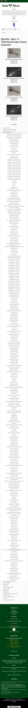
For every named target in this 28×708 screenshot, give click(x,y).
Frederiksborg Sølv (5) (14, 309)
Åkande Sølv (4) (14, 579)
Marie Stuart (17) (14, 426)
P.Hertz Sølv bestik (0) (14, 468)
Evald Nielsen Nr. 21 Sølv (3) (14, 281)
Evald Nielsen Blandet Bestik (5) (14, 256)
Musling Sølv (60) (14, 443)
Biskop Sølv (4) (14, 195)
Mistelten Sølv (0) (14, 439)
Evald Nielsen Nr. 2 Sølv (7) (14, 260)
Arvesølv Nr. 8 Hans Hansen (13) (14, 170)
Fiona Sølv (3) (14, 298)
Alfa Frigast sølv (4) (14, 140)
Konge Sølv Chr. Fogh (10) (14, 385)
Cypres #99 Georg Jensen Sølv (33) (14, 220)
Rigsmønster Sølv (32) (14, 500)
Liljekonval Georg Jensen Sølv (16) (14, 410)
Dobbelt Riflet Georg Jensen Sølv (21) (14, 243)
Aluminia (3, 10)
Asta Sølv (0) (14, 182)
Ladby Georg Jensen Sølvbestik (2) (14, 406)
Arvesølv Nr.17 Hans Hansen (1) (14, 178)
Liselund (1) (14, 414)
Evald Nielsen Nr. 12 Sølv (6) (14, 273)
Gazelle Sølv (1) (14, 321)
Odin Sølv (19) (14, 459)
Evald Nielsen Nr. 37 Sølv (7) (14, 292)
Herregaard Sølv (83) (14, 349)
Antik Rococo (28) (14, 156)
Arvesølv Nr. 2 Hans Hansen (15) (14, 160)
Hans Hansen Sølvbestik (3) (14, 345)
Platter (19, 13)
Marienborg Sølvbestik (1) (14, 428)
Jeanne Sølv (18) (14, 360)
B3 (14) (14, 185)
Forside (14, 8)
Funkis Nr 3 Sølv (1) (14, 318)
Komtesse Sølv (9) (14, 384)
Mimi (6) (14, 434)
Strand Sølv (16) (14, 537)
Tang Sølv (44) (14, 546)
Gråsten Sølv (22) (14, 335)
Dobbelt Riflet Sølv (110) (14, 245)
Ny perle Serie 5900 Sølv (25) (14, 457)
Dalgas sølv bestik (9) (14, 223)
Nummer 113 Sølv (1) (14, 453)
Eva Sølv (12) (14, 254)
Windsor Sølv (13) (14, 571)
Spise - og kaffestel (15, 14)
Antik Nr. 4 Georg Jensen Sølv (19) (14, 154)
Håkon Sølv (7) (14, 357)
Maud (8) (14, 429)
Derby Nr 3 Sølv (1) (14, 234)
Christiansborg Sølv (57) (14, 217)
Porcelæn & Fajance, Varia (9, 593)
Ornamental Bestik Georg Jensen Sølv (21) (14, 465)
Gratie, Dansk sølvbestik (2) (14, 334)
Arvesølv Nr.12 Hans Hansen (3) (14, 174)
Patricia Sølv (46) (14, 476)
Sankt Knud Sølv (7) (14, 523)
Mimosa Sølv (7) (14, 435)
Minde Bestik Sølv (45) (14, 437)
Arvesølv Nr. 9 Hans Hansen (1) (14, 171)
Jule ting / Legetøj (6, 13)
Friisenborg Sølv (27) (14, 315)
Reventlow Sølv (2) (14, 495)
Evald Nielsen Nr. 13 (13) (14, 274)
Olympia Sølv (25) (14, 462)
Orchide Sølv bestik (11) (14, 464)
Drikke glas (18, 12)
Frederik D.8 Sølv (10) (14, 306)
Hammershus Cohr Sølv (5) (14, 343)
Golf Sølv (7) (14, 328)
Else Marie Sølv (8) (14, 251)
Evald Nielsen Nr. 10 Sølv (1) (14, 271)
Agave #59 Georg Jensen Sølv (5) (14, 135)
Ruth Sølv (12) (14, 515)
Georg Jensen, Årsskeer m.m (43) (14, 326)
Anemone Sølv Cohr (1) (14, 146)
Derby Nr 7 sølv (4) (14, 239)
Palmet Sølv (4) (14, 471)
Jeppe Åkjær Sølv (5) (14, 362)
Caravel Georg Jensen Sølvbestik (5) (14, 209)
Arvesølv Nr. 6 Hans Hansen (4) (14, 167)
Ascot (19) (14, 181)
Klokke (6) (14, 381)
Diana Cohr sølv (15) (14, 240)
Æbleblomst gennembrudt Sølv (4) (14, 573)
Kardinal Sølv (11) (14, 374)
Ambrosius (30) (14, 145)
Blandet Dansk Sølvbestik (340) (14, 199)
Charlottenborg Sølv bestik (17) (14, 214)
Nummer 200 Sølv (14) (14, 454)
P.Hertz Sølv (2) (14, 467)
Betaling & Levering (14, 21)
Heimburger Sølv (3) (14, 348)
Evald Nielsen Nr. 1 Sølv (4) (14, 259)
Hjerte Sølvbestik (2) (14, 353)
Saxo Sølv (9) (14, 526)
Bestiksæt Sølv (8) (14, 193)
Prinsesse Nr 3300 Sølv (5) (14, 487)
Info (14, 20)
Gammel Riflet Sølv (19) (14, 320)
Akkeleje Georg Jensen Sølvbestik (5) (14, 137)
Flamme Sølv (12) (14, 299)
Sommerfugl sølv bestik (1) (14, 534)
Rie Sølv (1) (14, 498)
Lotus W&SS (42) (14, 417)
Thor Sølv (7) (14, 551)
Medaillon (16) (14, 431)
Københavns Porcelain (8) (14, 404)
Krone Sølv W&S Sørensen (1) (14, 398)
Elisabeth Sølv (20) (14, 248)
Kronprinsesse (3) (14, 399)
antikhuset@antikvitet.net (8, 700)
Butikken (14, 18)
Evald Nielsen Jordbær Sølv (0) (14, 257)
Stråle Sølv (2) (14, 539)
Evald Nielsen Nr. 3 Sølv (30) (14, 262)
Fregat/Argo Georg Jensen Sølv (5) (14, 310)
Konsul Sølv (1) (14, 393)
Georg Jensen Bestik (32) (14, 324)
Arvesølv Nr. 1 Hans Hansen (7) (14, 159)
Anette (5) (14, 148)
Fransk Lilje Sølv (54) (14, 303)
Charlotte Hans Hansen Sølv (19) (14, 212)
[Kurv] (19, 29)
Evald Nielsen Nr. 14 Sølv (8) (14, 276)
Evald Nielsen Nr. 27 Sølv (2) (14, 284)
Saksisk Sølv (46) (14, 518)
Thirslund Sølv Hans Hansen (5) (14, 550)
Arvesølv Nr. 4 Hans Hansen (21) (14, 163)
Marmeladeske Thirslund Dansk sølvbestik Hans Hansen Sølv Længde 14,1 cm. (14, 61)
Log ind (14, 22)
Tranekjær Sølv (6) (14, 554)
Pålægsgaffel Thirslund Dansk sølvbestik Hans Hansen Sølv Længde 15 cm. (14, 117)
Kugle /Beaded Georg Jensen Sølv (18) (14, 401)
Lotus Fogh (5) (14, 415)
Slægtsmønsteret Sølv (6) (14, 531)
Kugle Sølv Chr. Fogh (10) (14, 403)
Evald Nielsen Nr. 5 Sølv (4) (14, 265)
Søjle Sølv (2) (14, 543)
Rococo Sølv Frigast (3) (14, 503)
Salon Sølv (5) (14, 520)
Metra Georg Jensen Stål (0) (14, 432)
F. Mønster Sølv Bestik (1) (14, 295)
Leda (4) (14, 409)
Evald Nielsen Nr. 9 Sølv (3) (14, 270)
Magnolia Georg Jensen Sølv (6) (14, 421)
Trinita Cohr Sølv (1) (14, 557)
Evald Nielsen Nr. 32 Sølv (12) (14, 289)
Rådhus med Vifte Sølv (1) (14, 517)
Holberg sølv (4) (14, 354)
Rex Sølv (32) (14, 496)
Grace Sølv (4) (14, 329)
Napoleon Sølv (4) (14, 445)
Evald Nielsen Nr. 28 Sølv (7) (14, 285)
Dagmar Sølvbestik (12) (14, 221)
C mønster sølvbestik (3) (14, 207)
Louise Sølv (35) (14, 418)
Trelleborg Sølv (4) (14, 556)
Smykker (9, 14)
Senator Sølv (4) (14, 528)
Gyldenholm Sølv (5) (14, 337)
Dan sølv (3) (14, 224)
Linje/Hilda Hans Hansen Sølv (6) (14, 412)
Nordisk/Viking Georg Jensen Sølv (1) (14, 446)
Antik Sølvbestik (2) (14, 157)
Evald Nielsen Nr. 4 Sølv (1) (14, 263)
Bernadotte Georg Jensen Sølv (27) (14, 190)
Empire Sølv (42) (14, 253)
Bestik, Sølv (4, 12)
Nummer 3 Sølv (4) (14, 448)
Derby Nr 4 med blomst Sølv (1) (14, 235)
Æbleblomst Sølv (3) (14, 575)
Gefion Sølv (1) (14, 323)
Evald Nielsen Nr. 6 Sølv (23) (14, 267)
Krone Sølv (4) (14, 396)
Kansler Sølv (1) (14, 373)
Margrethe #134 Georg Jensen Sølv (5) (14, 425)
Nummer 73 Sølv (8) (14, 449)
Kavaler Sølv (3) (14, 378)
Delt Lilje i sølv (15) (14, 231)
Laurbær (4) (14, 407)
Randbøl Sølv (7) (14, 492)
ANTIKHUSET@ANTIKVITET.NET (15, 621)
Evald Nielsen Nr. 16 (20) (14, 278)
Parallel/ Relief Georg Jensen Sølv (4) (14, 473)
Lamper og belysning (7, 600)
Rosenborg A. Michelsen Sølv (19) (14, 507)
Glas (25, 12)
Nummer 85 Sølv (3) (14, 451)
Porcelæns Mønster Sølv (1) (14, 482)
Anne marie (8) (14, 149)
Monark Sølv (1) (14, 440)
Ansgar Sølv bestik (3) (14, 151)
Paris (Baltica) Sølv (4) (14, 474)
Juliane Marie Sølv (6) (14, 368)
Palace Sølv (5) (14, 470)
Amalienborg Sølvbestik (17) (14, 142)
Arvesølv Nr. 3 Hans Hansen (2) (14, 162)
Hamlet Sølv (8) (14, 340)
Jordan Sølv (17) (14, 364)
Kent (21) (14, 379)
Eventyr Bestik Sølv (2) (14, 293)
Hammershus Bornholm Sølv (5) (14, 342)
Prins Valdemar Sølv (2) (14, 484)
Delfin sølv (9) (14, 229)
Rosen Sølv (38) (14, 506)
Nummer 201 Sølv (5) (14, 456)
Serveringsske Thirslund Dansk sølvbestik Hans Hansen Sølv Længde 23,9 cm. (14, 98)
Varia (21, 14)
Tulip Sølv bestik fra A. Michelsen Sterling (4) (14, 560)
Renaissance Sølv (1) (14, 493)
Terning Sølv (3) (14, 548)
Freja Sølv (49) (14, 312)
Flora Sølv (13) (14, 301)
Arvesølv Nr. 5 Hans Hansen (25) (14, 165)
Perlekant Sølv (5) (14, 479)
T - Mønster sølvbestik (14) (14, 545)
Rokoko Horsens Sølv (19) (14, 504)
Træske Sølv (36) (14, 559)
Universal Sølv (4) (14, 564)
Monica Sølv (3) (14, 442)
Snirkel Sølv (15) (14, 532)
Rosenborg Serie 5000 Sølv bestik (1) (14, 509)
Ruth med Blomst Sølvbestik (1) (14, 514)
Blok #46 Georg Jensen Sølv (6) (14, 201)
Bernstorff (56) (14, 192)
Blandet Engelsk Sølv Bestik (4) (14, 198)
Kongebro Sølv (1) (14, 389)
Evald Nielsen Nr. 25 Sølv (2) (14, 282)
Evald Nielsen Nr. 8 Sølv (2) (14, 268)
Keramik (12, 13)
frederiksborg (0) (14, 307)
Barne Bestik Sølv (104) (14, 188)
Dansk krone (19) (14, 228)
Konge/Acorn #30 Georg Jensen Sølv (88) (14, 387)
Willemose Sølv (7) (14, 570)
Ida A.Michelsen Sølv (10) (14, 359)
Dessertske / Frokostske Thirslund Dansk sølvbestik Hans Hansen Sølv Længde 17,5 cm (14, 79)
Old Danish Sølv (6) (14, 460)
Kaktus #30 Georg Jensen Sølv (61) (14, 371)
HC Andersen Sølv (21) (14, 346)
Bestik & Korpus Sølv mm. (10, 10)
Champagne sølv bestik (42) (14, 210)
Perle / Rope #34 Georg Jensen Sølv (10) (14, 478)
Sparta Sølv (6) (14, 535)
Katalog (14, 9)
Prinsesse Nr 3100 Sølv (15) (14, 485)
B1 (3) (14, 184)
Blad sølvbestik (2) (14, 196)
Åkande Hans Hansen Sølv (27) (14, 578)
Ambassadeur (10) (14, 143)
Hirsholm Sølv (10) (14, 351)
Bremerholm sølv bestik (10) (14, 204)
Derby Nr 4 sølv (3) (14, 237)
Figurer (22, 12)
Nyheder (15, 13)
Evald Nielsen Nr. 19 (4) (14, 279)
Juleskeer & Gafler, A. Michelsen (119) (14, 365)
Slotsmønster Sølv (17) (14, 529)
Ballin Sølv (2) (14, 187)
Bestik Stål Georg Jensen (21, 10)
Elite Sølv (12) (14, 249)
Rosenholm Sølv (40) (14, 510)
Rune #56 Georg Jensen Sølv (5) (14, 512)
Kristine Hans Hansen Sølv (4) (14, 395)
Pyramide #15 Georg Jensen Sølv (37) (14, 490)
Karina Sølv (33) (14, 376)
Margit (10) (14, 423)
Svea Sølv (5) (14, 542)
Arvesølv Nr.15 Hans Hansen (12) (14, 176)
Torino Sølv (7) (14, 553)
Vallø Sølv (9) (14, 567)
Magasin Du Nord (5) (14, 420)
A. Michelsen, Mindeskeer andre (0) (14, 134)
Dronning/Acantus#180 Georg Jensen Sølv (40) (14, 246)
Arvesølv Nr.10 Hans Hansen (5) (14, 173)
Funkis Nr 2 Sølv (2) (14, 317)
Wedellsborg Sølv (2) (14, 568)
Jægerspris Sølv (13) (14, 370)
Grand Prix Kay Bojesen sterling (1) (14, 331)
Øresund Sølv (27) (14, 576)
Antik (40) (14, 153)
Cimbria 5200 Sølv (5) (14, 218)
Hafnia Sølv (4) (14, 339)
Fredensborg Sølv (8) (14, 304)
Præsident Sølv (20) (14, 489)
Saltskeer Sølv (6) (14, 521)
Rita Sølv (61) (14, 501)
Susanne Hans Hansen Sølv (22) (14, 540)
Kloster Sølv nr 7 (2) (14, 382)
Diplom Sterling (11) (14, 242)
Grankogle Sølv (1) (14, 332)
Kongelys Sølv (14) (14, 392)
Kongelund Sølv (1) (14, 390)
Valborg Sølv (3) (14, 565)
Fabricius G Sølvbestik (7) (14, 296)
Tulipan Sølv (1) (14, 562)
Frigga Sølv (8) (14, 314)
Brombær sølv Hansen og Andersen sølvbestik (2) (14, 206)
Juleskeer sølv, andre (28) (14, 367)
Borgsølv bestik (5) (14, 203)
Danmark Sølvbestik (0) (14, 226)
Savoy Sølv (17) (14, 525)
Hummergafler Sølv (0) (14, 356)
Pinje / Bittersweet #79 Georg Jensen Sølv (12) (14, 481)
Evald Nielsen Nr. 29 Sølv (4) (14, 287)
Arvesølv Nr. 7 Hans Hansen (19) (14, 168)
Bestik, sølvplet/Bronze (11, 12)
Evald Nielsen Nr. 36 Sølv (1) (14, 290)
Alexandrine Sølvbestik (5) (14, 139)
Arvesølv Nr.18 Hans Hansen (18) (14, 179)
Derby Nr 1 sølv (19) (14, 232)
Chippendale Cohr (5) (14, 215)
